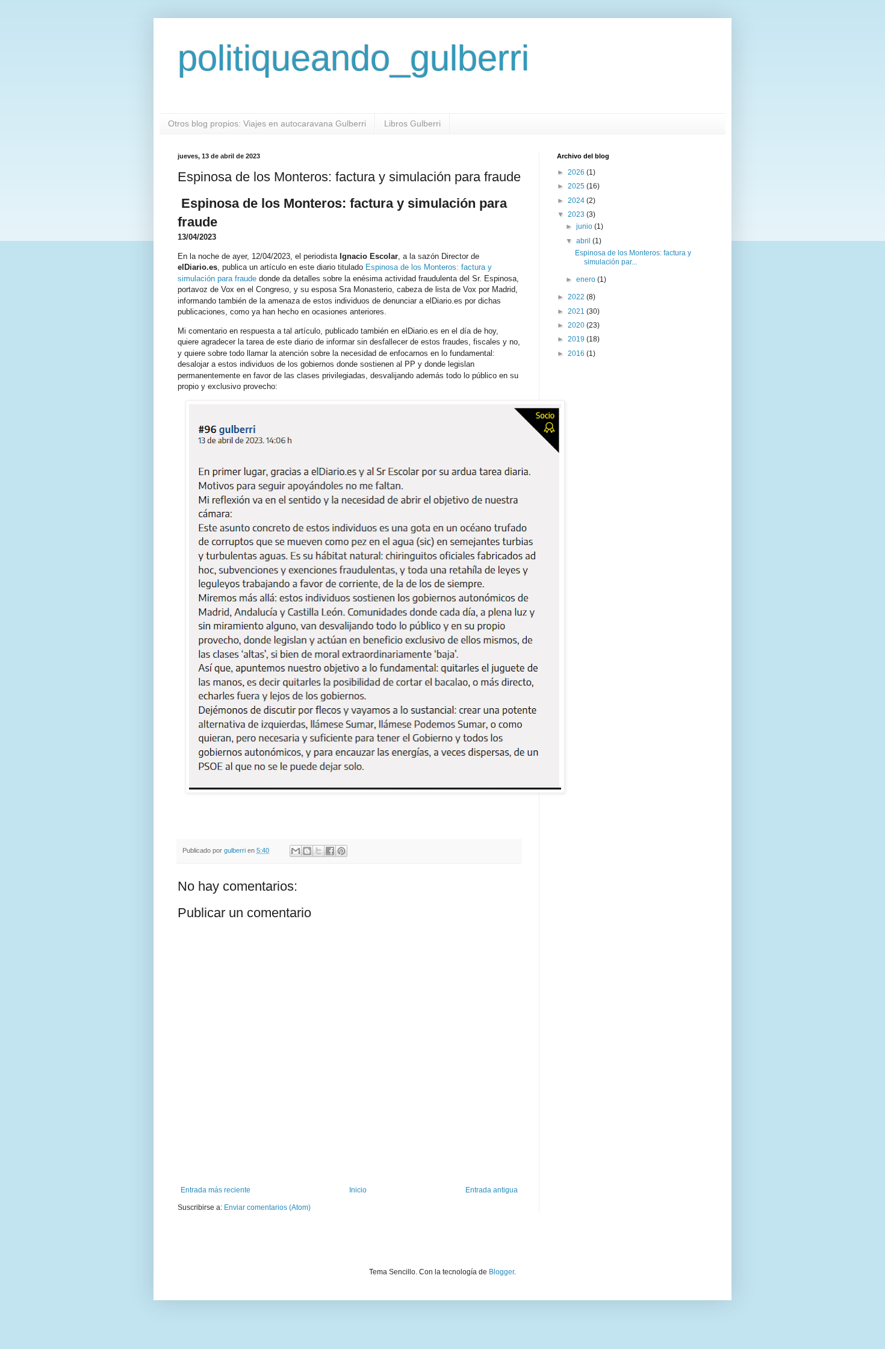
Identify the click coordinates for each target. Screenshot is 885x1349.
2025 (577, 186)
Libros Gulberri (412, 123)
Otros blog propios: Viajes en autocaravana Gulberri (267, 123)
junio (585, 226)
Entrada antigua (491, 1190)
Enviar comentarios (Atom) (267, 1207)
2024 (577, 200)
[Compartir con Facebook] (330, 851)
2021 (577, 311)
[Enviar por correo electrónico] (296, 851)
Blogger (501, 1272)
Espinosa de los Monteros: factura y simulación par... (633, 257)
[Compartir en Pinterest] (341, 851)
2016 (577, 353)
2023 (577, 214)
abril (584, 241)
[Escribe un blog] (307, 851)
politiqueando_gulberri (353, 58)
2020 (577, 325)
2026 (577, 172)
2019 (577, 339)
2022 (577, 297)
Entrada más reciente (215, 1190)
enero (586, 279)
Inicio (358, 1190)
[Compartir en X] (318, 851)
